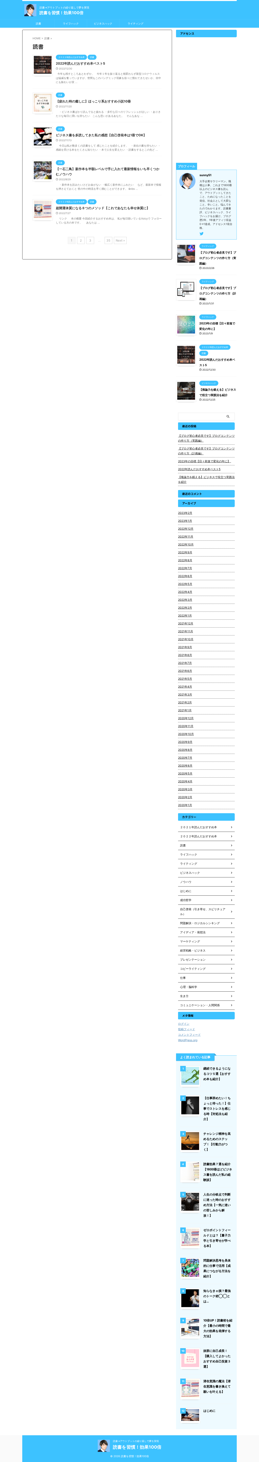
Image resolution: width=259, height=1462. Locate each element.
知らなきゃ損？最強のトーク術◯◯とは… (217, 1296)
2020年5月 (185, 773)
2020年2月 (185, 797)
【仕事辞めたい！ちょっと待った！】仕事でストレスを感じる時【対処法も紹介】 (217, 1108)
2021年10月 (185, 639)
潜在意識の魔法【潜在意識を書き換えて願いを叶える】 (217, 1386)
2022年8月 (185, 560)
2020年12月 (186, 718)
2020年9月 (185, 742)
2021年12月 (185, 623)
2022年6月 (185, 576)
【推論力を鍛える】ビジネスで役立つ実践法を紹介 (206, 479)
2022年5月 (185, 584)
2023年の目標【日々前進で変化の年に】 (204, 461)
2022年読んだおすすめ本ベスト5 (80, 63)
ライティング (135, 23)
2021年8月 (185, 655)
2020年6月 (185, 765)
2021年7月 (185, 663)
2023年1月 (185, 520)
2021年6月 (185, 670)
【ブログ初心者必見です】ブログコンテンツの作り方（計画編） (217, 293)
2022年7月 (185, 568)
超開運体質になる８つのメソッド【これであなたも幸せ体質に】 (103, 208)
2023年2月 (185, 513)
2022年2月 (185, 607)
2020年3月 (185, 789)
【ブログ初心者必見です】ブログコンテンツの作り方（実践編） (217, 258)
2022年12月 (185, 528)
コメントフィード (189, 1034)
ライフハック (71, 23)
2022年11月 (185, 536)
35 (108, 240)
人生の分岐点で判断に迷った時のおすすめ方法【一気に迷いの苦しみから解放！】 (217, 1204)
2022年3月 (185, 599)
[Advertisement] (206, 100)
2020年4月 (185, 781)
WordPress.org (187, 1040)
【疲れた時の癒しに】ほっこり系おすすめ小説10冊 (93, 101)
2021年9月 (185, 647)
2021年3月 (185, 694)
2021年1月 (185, 710)
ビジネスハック (103, 23)
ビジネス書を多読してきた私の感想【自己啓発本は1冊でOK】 (101, 135)
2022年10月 (186, 544)
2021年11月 (185, 631)
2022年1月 (185, 615)
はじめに (209, 1411)
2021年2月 (185, 702)
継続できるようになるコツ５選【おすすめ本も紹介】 (217, 1074)
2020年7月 (185, 757)
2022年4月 (185, 592)
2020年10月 (186, 734)
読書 (38, 23)
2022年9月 (185, 552)
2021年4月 (185, 686)
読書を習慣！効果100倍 (61, 12)
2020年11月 (185, 726)
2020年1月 (185, 805)
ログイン (183, 1023)
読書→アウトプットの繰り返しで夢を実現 (136, 1441)
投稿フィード (186, 1029)
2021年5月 (185, 678)
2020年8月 (185, 749)
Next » (120, 240)
